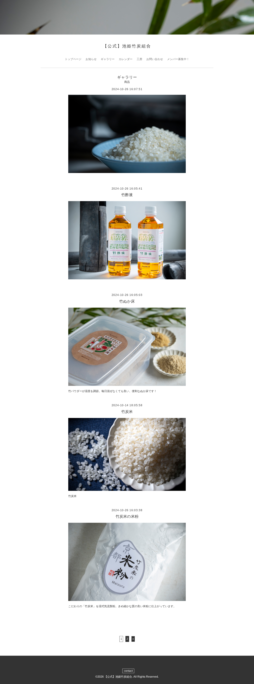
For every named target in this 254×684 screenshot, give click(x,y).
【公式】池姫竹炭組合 (127, 46)
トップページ (73, 59)
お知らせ (91, 59)
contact (128, 670)
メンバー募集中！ (178, 59)
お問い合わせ (154, 59)
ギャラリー (108, 59)
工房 (139, 59)
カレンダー (126, 59)
